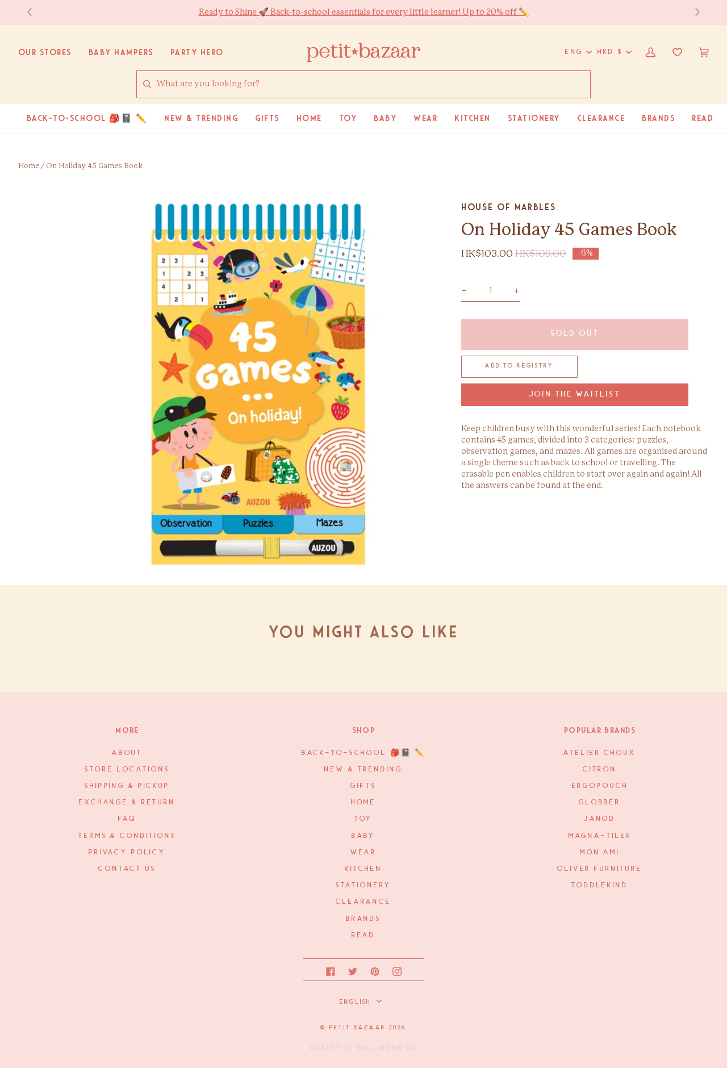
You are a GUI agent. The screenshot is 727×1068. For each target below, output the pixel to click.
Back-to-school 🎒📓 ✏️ (364, 753)
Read (363, 935)
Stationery (364, 885)
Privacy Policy (127, 852)
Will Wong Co (387, 1048)
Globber (600, 802)
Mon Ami (600, 852)
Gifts (363, 786)
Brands (363, 919)
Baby (363, 836)
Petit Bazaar (357, 1027)
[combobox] (373, 84)
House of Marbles (508, 207)
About (127, 753)
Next (692, 12)
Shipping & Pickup (127, 786)
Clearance (363, 902)
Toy (363, 819)
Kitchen (363, 869)
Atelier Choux (599, 753)
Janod (600, 819)
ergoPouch (600, 786)
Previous (35, 12)
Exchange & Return (127, 802)
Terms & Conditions (127, 836)
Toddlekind (599, 885)
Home (28, 166)
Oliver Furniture (599, 869)
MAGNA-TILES (600, 836)
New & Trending (363, 769)
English (357, 1002)
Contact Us (127, 869)
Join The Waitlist (575, 394)
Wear (363, 852)
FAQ (127, 819)
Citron (600, 769)
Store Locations (127, 769)
